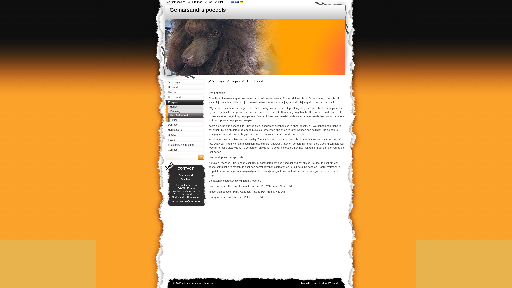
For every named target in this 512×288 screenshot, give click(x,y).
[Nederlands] (232, 1)
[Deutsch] (241, 1)
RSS (210, 1)
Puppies (235, 81)
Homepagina (178, 1)
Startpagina (218, 81)
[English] (237, 1)
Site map (197, 1)
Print (220, 1)
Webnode (333, 283)
